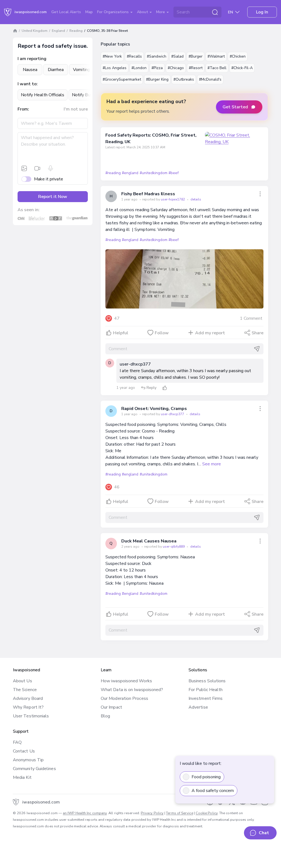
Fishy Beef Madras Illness (148, 194)
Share (257, 333)
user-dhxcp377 (135, 364)
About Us (22, 681)
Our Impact (111, 707)
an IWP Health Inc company (85, 813)
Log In (262, 12)
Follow (162, 333)
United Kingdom (34, 31)
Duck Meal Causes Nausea (148, 541)
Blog (105, 716)
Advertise (198, 707)
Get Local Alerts (66, 12)
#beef (173, 173)
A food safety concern (213, 791)
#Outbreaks (183, 79)
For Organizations (113, 12)
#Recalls (134, 56)
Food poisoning (206, 777)
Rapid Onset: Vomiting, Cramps (154, 409)
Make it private (48, 179)
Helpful (120, 333)
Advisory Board (28, 698)
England (58, 31)
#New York (112, 56)
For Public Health (206, 690)
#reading (113, 173)
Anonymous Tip (28, 760)
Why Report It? (28, 707)
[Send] (257, 349)
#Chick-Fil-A (242, 67)
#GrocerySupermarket (122, 79)
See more (211, 464)
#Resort (196, 67)
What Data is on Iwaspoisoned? (132, 690)
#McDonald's (210, 79)
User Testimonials (31, 716)
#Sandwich (156, 56)
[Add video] (37, 168)
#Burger (196, 56)
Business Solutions (207, 681)
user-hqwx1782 (173, 199)
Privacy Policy (152, 813)
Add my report (210, 333)
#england (130, 173)
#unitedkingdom (153, 173)
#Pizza (157, 67)
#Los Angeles (115, 67)
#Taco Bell (216, 67)
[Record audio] (50, 168)
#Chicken (238, 56)
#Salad (177, 56)
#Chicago (176, 67)
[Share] (260, 194)
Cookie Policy (207, 813)
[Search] (214, 12)
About (143, 12)
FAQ (17, 742)
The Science (25, 690)
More (161, 12)
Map (89, 12)
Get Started (235, 107)
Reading (76, 31)
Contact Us (24, 751)
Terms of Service (179, 813)
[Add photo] (24, 168)
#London (139, 67)
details (195, 199)
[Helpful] (164, 387)
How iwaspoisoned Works (126, 681)
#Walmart (216, 56)
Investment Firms (206, 698)
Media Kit (22, 777)
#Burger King (157, 79)
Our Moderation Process (124, 698)
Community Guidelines (34, 769)
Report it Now (52, 197)
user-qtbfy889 (174, 546)
